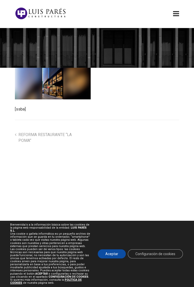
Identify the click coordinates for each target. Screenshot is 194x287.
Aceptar (111, 254)
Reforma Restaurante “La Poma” (45, 137)
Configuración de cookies (155, 254)
